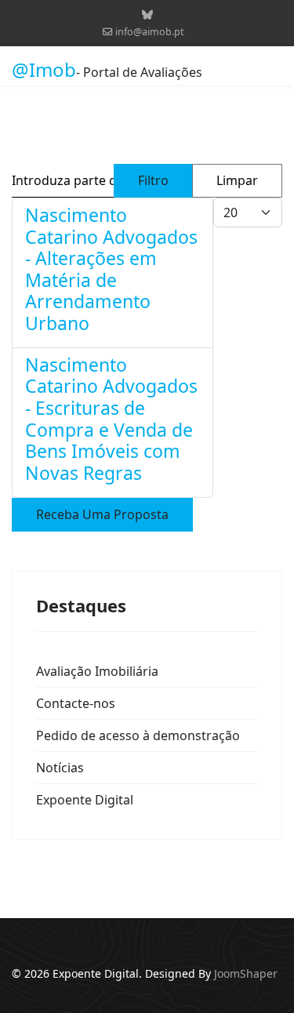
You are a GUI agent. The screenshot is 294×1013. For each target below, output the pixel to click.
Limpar (237, 180)
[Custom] (147, 14)
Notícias (60, 767)
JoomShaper (246, 973)
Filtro (153, 180)
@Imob (44, 69)
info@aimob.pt (149, 31)
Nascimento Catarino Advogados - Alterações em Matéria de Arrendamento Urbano (111, 269)
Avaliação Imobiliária (97, 671)
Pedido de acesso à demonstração (138, 735)
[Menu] (272, 69)
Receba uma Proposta (102, 514)
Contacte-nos (75, 703)
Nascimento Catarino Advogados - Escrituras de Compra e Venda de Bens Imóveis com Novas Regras (111, 418)
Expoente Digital (84, 799)
